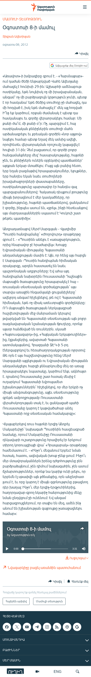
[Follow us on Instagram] (47, 627)
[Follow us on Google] (77, 627)
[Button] (81, 53)
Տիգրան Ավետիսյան (16, 36)
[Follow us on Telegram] (37, 627)
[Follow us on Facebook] (7, 627)
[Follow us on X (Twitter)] (17, 627)
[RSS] (57, 627)
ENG (57, 671)
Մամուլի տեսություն (22, 19)
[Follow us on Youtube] (27, 627)
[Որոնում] (77, 671)
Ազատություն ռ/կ (23, 535)
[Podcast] (67, 627)
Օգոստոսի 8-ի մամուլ (29, 528)
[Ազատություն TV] (37, 671)
